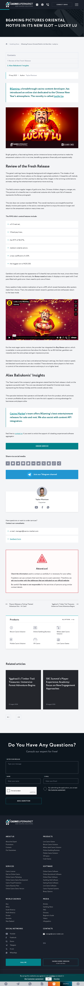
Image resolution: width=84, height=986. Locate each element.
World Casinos (13, 899)
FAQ (44, 910)
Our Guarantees (11, 850)
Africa (7, 907)
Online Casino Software (50, 871)
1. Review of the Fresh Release (19, 61)
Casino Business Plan (12, 886)
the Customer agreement (56, 790)
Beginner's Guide (48, 915)
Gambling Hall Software (50, 880)
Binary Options (48, 891)
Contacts (8, 847)
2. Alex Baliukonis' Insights (18, 66)
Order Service (42, 446)
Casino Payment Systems (51, 889)
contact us (19, 433)
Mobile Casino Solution (50, 853)
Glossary (46, 912)
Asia (7, 904)
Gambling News (14, 44)
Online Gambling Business (51, 850)
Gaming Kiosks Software (50, 883)
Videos (45, 918)
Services (10, 866)
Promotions (9, 844)
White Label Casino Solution (52, 847)
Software (48, 866)
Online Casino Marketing (14, 877)
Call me (23, 962)
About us (10, 836)
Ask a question (23, 801)
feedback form (15, 539)
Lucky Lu (58, 96)
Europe (8, 915)
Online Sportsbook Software (52, 874)
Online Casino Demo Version (15, 889)
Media (46, 899)
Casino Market (17, 414)
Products (48, 836)
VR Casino (46, 856)
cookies (52, 976)
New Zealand (10, 921)
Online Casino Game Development (17, 880)
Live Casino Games (49, 842)
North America (10, 912)
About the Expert (11, 842)
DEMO (62, 5)
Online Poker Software (50, 877)
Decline (57, 979)
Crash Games (47, 859)
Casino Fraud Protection (13, 883)
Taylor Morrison (31, 75)
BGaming (15, 89)
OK (48, 979)
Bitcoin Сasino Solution (50, 844)
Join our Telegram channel (45, 474)
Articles (45, 904)
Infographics (47, 921)
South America (10, 910)
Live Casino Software (49, 886)
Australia (8, 918)
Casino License (10, 871)
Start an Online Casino (13, 874)
